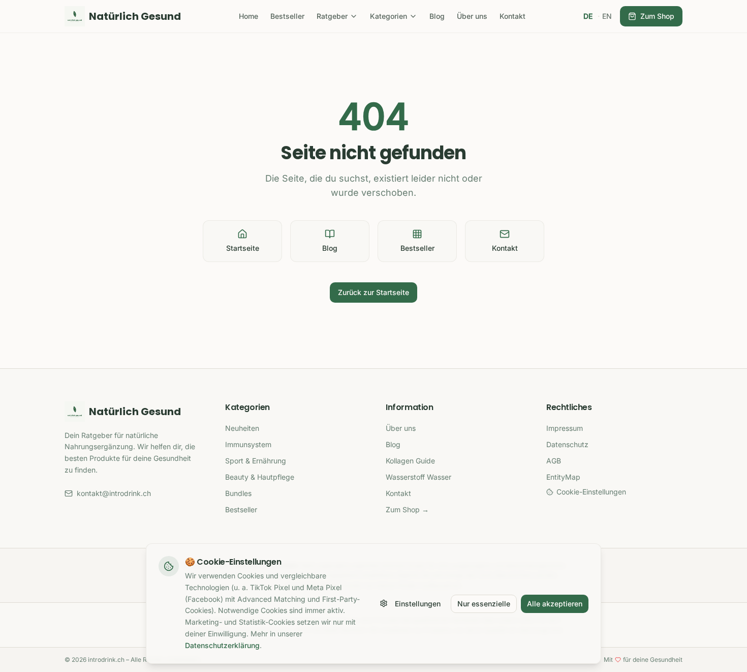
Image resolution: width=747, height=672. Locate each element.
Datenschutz (567, 444)
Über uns (472, 16)
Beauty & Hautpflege (259, 477)
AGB (553, 460)
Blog (437, 16)
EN (607, 16)
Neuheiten (242, 428)
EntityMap (563, 477)
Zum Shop (657, 16)
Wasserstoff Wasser (418, 477)
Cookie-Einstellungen (591, 491)
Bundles (238, 493)
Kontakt (512, 16)
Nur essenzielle (483, 603)
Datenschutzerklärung (222, 644)
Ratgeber (332, 16)
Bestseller (287, 16)
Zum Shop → (407, 509)
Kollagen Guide (410, 460)
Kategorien (388, 16)
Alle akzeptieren (554, 603)
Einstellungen (418, 603)
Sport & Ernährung (255, 460)
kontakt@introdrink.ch (114, 493)
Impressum (564, 428)
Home (248, 16)
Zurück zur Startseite (373, 292)
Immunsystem (248, 444)
